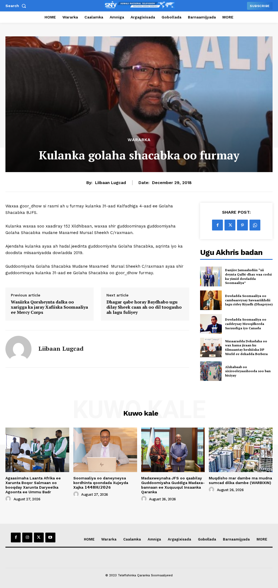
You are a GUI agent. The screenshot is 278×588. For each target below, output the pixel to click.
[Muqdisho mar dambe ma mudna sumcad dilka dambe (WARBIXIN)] (241, 450)
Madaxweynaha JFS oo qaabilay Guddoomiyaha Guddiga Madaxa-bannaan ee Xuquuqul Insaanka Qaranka (173, 485)
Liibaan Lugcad (110, 182)
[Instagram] (27, 537)
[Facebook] (217, 225)
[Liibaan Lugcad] (18, 349)
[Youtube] (50, 537)
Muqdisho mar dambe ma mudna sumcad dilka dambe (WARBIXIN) (240, 480)
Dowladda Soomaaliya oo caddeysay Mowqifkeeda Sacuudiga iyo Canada (245, 323)
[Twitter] (230, 225)
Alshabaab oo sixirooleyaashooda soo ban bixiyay (248, 371)
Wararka (139, 140)
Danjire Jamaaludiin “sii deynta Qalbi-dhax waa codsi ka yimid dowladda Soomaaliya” (248, 276)
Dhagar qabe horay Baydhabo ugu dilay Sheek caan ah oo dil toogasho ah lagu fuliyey (144, 307)
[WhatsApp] (254, 225)
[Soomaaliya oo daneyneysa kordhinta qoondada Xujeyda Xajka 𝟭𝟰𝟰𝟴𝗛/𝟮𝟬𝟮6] (105, 450)
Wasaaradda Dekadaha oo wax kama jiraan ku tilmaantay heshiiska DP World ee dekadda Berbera (246, 347)
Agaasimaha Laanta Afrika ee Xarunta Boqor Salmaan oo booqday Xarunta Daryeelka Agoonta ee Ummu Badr (33, 485)
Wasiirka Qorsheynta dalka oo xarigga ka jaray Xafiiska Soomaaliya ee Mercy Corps (49, 307)
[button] (16, 5)
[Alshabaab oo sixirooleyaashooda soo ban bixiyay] (211, 371)
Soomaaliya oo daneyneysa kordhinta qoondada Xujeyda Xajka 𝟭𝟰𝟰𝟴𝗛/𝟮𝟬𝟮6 (100, 482)
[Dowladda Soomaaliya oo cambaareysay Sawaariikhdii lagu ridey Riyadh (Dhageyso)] (211, 300)
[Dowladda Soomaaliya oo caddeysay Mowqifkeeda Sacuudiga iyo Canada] (211, 324)
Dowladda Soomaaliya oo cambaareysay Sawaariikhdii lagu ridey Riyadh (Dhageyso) (249, 300)
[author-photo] (8, 499)
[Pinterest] (242, 225)
